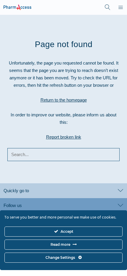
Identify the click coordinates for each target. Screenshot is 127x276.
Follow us (13, 205)
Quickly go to (16, 190)
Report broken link (63, 136)
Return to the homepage (63, 99)
